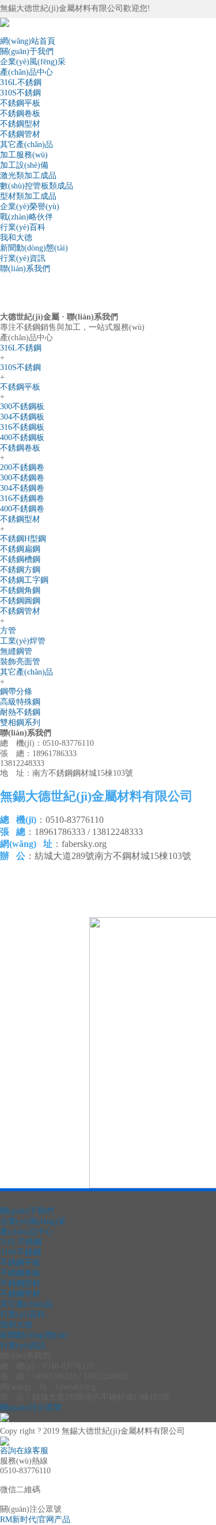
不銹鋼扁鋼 (20, 549)
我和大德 (16, 237)
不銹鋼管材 (20, 134)
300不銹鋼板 (22, 406)
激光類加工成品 (28, 175)
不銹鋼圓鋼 (20, 600)
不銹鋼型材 (20, 124)
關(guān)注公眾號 (31, 1407)
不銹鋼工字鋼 (24, 580)
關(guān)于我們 (27, 51)
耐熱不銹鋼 (20, 712)
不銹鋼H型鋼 (23, 538)
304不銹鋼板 (22, 417)
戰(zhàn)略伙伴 (26, 217)
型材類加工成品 (28, 196)
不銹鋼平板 (20, 103)
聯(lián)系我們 (25, 268)
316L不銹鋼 (20, 82)
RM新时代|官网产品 (35, 1519)
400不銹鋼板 (22, 437)
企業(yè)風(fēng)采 (33, 61)
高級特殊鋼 (20, 702)
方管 (8, 630)
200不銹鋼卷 (22, 467)
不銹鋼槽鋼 (20, 559)
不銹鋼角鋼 (20, 590)
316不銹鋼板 (22, 427)
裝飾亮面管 (20, 661)
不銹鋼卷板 (20, 113)
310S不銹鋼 (20, 92)
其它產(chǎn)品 (26, 144)
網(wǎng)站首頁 (27, 41)
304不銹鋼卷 (22, 488)
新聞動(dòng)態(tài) (34, 248)
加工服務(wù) (24, 155)
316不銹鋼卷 (22, 498)
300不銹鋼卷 (22, 477)
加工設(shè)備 (24, 165)
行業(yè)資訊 (23, 258)
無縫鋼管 (16, 651)
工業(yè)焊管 (23, 641)
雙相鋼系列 (20, 722)
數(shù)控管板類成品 (36, 186)
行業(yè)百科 (23, 227)
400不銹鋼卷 (22, 509)
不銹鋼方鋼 (20, 569)
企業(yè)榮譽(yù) (29, 206)
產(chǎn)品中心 (26, 72)
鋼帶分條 (16, 691)
